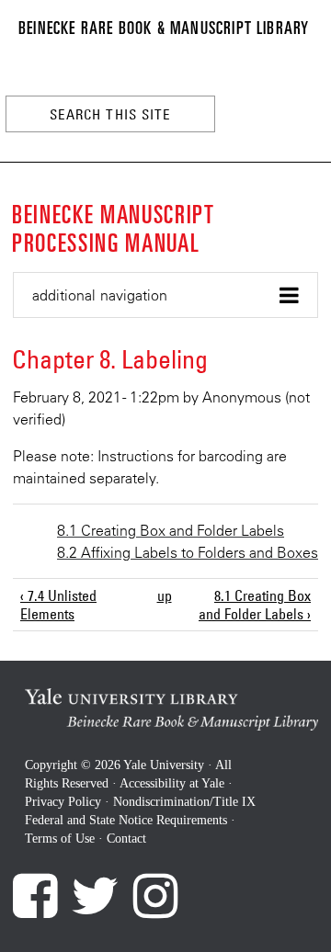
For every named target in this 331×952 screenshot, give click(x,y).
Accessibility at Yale (172, 783)
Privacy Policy (63, 802)
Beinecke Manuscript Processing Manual (113, 227)
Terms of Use (60, 838)
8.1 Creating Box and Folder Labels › (255, 604)
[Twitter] (95, 896)
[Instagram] (155, 896)
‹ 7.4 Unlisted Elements (58, 604)
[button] (165, 295)
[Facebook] (35, 896)
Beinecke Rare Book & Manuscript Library (163, 27)
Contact (126, 838)
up (163, 595)
